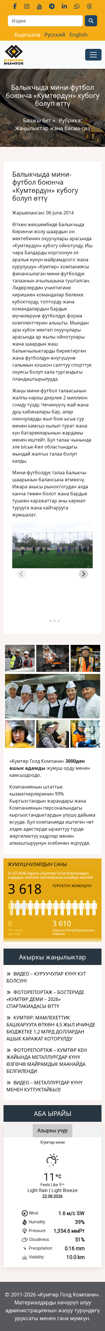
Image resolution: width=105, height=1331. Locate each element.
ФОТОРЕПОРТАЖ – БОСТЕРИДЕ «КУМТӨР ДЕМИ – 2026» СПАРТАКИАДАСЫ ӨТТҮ (45, 999)
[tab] (46, 620)
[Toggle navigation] (93, 55)
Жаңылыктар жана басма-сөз (52, 128)
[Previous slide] (21, 574)
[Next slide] (83, 574)
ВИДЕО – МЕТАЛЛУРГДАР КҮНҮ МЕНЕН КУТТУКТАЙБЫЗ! (44, 1086)
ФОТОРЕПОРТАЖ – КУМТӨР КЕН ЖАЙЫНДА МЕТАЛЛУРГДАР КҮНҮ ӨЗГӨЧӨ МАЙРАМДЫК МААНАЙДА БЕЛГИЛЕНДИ (46, 1060)
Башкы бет (37, 120)
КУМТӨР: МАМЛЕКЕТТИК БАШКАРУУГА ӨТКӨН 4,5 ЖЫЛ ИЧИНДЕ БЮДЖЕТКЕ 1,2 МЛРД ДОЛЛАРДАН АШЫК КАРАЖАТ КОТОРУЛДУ (50, 1028)
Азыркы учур (52, 1131)
